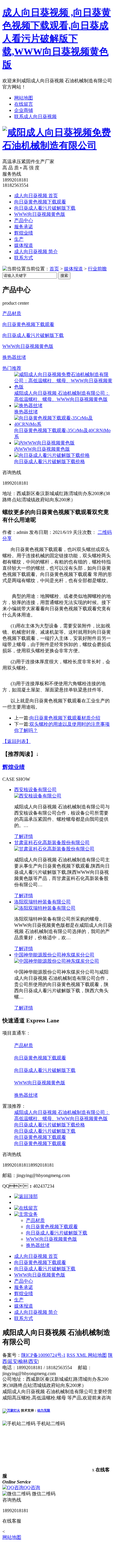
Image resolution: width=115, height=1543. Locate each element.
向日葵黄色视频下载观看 (40, 201)
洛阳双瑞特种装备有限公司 (42, 901)
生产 (19, 239)
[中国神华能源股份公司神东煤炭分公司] (56, 961)
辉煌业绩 (23, 232)
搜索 (64, 275)
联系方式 (23, 257)
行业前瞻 (97, 268)
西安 (33, 1361)
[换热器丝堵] (28, 405)
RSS (71, 1355)
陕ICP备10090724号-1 (43, 1355)
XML (82, 1355)
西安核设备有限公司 (35, 789)
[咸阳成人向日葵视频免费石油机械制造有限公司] (57, 145)
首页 (54, 268)
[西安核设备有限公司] (37, 795)
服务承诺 (23, 226)
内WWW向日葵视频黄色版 (42, 449)
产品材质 (11, 313)
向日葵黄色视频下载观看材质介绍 (64, 717)
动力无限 (43, 1410)
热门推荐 (11, 368)
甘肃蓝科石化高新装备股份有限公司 (52, 842)
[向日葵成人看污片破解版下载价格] (52, 455)
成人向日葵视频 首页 (36, 195)
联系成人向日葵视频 (35, 116)
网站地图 (23, 97)
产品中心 (23, 220)
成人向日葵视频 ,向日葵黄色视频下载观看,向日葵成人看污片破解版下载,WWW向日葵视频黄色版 (56, 38)
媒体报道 (23, 245)
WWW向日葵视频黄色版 (39, 214)
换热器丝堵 (14, 357)
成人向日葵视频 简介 (36, 251)
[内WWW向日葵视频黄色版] (44, 442)
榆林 (23, 1361)
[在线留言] (26, 1207)
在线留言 (23, 104)
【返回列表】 (16, 741)
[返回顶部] (26, 1196)
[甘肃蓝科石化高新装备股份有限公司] (54, 848)
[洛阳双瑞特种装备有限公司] (44, 908)
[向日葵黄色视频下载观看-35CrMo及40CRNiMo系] (63, 424)
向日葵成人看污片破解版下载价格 (49, 461)
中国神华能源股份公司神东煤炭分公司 (54, 954)
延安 (12, 1361)
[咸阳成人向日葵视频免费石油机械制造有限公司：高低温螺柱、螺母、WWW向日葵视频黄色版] (63, 386)
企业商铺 (23, 110)
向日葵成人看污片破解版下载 (44, 208)
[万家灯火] (11, 1410)
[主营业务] (26, 1214)
